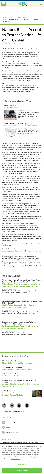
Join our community (16, 411)
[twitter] (12, 405)
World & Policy (22, 18)
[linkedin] (27, 405)
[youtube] (19, 405)
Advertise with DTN (12, 432)
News (11, 18)
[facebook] (4, 405)
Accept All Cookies (22, 470)
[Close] (40, 446)
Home (4, 18)
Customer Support (12, 422)
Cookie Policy (15, 459)
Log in (4, 411)
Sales (8, 427)
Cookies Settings (22, 464)
